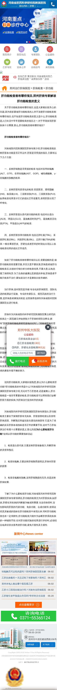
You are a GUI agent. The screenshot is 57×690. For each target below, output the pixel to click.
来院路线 (49, 67)
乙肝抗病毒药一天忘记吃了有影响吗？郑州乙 (24, 578)
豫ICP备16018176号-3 (31, 662)
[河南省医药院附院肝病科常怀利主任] (14, 556)
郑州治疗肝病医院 (20, 88)
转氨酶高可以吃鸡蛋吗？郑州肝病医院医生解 (24, 571)
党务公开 (21, 67)
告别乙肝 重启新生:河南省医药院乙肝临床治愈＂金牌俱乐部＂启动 (35, 77)
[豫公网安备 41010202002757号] (15, 668)
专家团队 (35, 54)
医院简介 (7, 54)
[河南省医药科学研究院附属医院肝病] (42, 542)
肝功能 (49, 88)
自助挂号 (35, 67)
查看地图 (30, 644)
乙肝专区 (7, 67)
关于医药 (46, 644)
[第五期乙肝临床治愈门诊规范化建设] (42, 556)
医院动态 (21, 54)
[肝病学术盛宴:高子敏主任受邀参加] (14, 542)
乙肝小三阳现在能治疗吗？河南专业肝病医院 (24, 590)
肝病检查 (38, 88)
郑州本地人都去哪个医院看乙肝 (17, 584)
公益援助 (49, 54)
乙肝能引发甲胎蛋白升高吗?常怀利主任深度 (23, 596)
